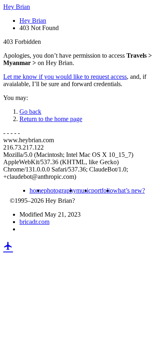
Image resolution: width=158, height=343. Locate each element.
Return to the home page (50, 118)
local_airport (8, 246)
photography (60, 190)
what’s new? (129, 190)
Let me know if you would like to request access (65, 76)
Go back (30, 111)
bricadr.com (34, 221)
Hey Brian (16, 6)
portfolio (102, 190)
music (83, 190)
